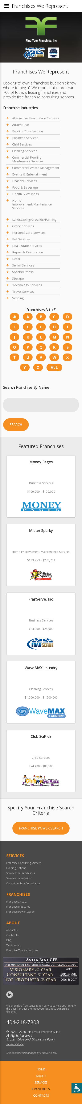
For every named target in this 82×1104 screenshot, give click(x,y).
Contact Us (12, 935)
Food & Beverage (25, 187)
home (41, 1069)
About (41, 1076)
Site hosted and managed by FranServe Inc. (31, 1053)
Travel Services (23, 291)
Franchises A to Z (16, 901)
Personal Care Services (29, 232)
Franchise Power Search (41, 828)
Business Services (25, 138)
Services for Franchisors (20, 873)
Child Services (22, 144)
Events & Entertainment (29, 174)
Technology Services (27, 285)
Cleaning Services (24, 151)
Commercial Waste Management (35, 168)
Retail (16, 259)
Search (16, 424)
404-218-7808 (22, 1022)
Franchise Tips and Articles (22, 950)
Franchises (41, 1089)
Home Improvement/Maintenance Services (32, 204)
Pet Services (21, 239)
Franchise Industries (18, 906)
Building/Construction (27, 131)
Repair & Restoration (27, 252)
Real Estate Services (27, 245)
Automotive (20, 124)
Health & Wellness (25, 194)
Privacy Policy (15, 1044)
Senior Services (23, 265)
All (54, 367)
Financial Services (24, 181)
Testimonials (13, 945)
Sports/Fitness (23, 272)
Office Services (23, 226)
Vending (18, 298)
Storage (18, 278)
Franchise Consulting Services (23, 863)
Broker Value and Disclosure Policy (30, 1039)
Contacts (41, 1095)
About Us (11, 930)
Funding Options (16, 868)
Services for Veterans (18, 878)
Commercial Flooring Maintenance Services (28, 159)
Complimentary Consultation (23, 883)
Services (41, 1082)
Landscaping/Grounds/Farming (34, 220)
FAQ (8, 940)
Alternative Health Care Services (35, 118)
